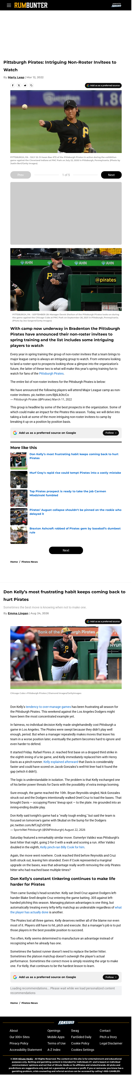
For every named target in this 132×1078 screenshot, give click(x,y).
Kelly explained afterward (60, 762)
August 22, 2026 (75, 830)
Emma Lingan (18, 613)
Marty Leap (16, 77)
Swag (75, 1030)
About (14, 1030)
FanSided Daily (81, 1037)
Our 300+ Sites (20, 1037)
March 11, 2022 (62, 399)
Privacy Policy (19, 1043)
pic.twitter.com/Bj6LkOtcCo (50, 395)
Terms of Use (56, 1043)
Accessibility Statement (26, 1050)
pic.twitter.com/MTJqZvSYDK (30, 825)
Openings (53, 1030)
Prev (21, 175)
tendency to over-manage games (48, 707)
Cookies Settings (82, 1050)
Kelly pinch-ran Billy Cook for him (62, 847)
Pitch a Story (108, 1037)
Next (111, 175)
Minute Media (25, 1059)
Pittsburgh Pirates (51, 373)
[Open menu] (9, 5)
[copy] (31, 85)
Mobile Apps (55, 1037)
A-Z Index (53, 1050)
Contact (105, 1030)
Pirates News (29, 561)
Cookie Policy (80, 1043)
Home (14, 561)
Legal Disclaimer (111, 1043)
